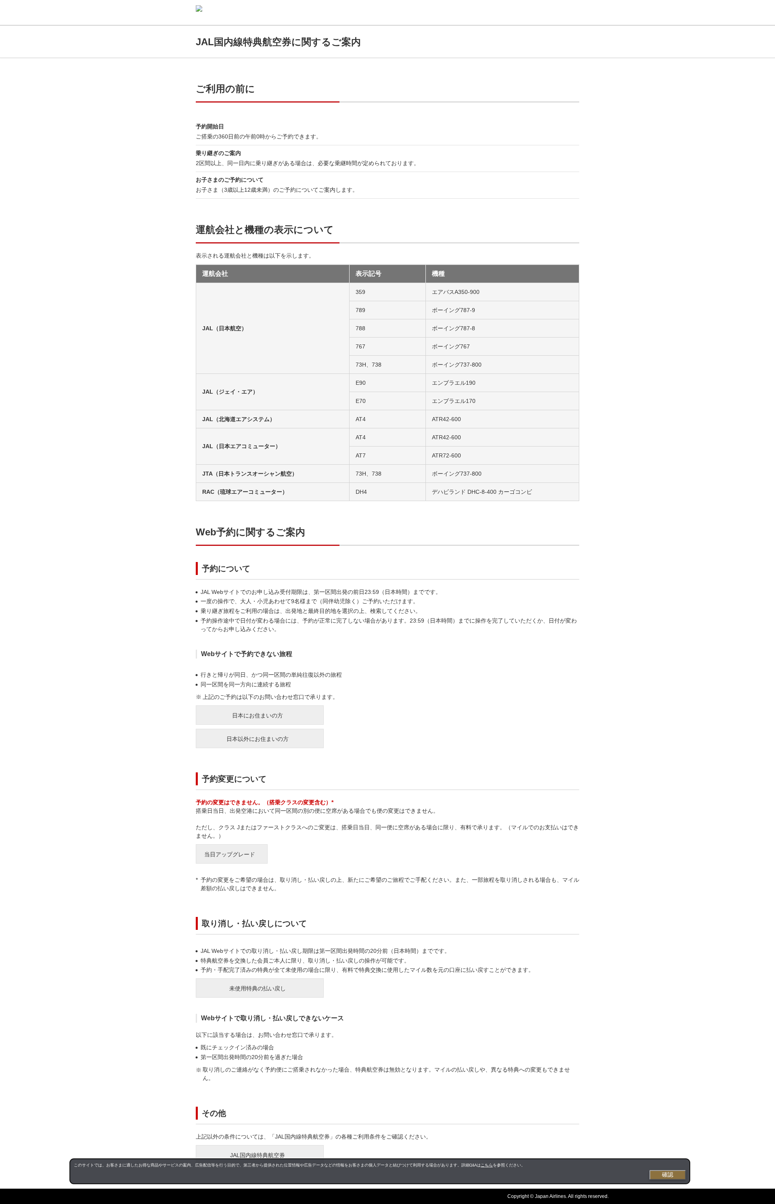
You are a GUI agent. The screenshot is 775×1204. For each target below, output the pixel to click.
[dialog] (380, 1171)
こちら (487, 1165)
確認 (667, 1174)
